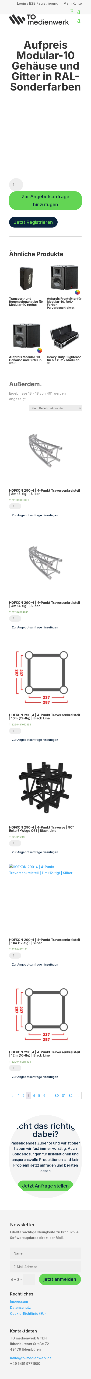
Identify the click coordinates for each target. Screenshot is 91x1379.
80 (57, 1095)
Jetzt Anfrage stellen (45, 1186)
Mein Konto (72, 3)
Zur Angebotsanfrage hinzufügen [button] (35, 515)
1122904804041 (18, 612)
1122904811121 (18, 949)
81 (63, 1095)
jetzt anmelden (60, 1279)
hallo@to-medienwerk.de (31, 1358)
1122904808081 (19, 500)
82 (71, 1095)
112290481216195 (20, 1061)
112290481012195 (20, 724)
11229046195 (17, 836)
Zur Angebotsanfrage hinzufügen (45, 200)
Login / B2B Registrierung (37, 3)
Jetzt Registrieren (33, 222)
